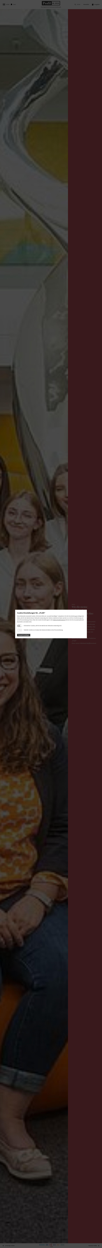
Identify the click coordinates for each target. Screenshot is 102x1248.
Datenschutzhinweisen (59, 620)
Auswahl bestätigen (23, 635)
